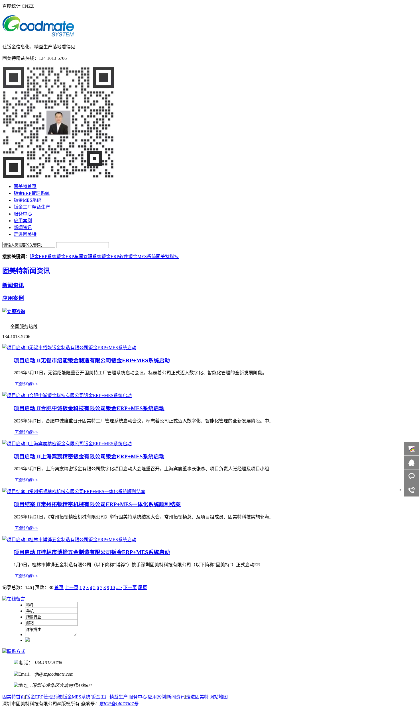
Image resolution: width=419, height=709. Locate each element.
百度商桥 (411, 448)
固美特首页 (25, 186)
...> (119, 587)
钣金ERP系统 (43, 256)
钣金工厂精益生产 (32, 207)
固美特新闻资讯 (26, 271)
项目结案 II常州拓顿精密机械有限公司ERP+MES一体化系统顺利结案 (97, 504)
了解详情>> (26, 384)
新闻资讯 (23, 227)
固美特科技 (167, 256)
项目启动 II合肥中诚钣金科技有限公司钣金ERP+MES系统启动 (89, 408)
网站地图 (219, 696)
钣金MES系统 (27, 200)
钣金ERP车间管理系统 (78, 256)
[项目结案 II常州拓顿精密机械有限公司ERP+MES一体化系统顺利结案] (73, 491)
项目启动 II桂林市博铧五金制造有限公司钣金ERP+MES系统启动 (92, 552)
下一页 (130, 587)
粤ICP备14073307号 (118, 703)
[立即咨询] (13, 311)
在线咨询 (411, 462)
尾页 (142, 587)
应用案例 (23, 220)
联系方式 (16, 651)
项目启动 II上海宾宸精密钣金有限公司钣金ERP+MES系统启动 (89, 456)
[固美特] (38, 33)
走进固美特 (25, 234)
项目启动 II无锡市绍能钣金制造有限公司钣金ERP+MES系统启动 (92, 360)
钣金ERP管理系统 (32, 193)
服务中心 (23, 213)
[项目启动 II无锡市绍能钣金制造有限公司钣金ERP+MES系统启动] (69, 347)
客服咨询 (411, 476)
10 (112, 587)
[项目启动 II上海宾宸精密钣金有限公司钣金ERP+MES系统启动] (67, 443)
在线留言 (16, 598)
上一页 (71, 587)
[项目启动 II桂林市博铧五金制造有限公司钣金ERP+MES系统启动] (69, 539)
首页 (59, 587)
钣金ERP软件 (114, 256)
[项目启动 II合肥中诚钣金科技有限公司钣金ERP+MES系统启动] (67, 395)
